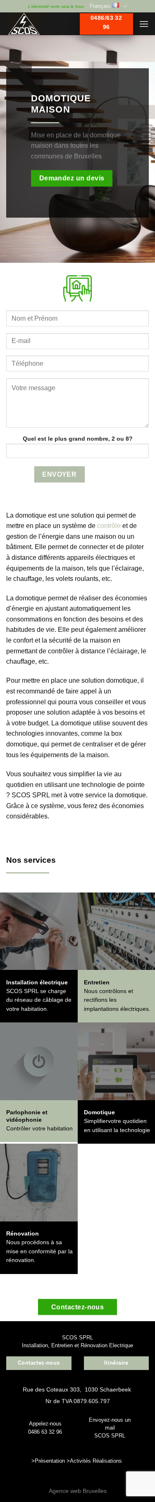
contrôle (109, 525)
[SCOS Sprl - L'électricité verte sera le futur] (36, 23)
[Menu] (144, 24)
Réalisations (107, 1461)
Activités (80, 1461)
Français (100, 6)
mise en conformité (31, 1251)
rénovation (20, 1260)
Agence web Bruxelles (78, 1491)
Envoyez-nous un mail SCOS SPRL (110, 1428)
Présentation (50, 1461)
